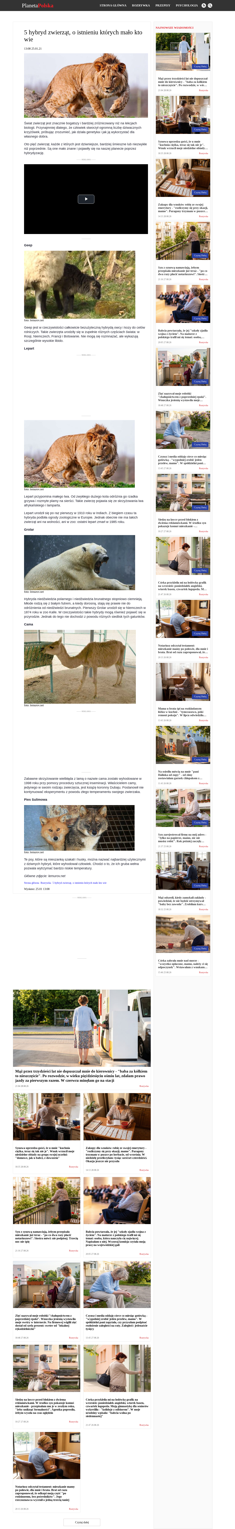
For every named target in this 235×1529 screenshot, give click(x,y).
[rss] (204, 5)
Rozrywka (141, 5)
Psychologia (187, 5)
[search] (210, 5)
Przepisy (163, 5)
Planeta (37, 5)
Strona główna (113, 5)
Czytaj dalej (82, 1522)
